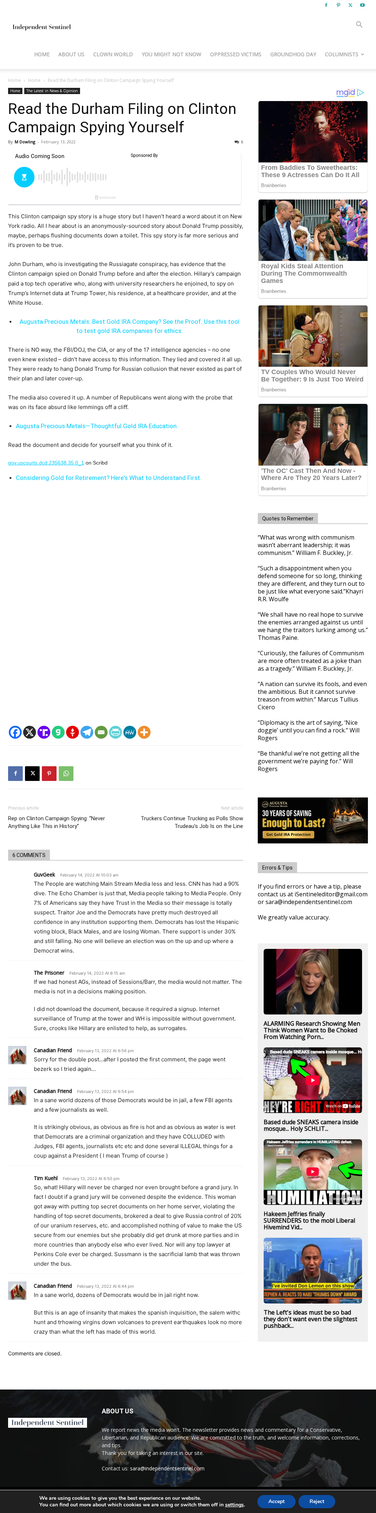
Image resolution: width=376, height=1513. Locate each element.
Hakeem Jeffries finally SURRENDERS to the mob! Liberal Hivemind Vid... (309, 1220)
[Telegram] (86, 732)
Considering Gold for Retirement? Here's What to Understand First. (109, 477)
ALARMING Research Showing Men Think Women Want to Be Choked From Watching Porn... (312, 1030)
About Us (71, 54)
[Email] (101, 732)
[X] (350, 5)
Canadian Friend (53, 1050)
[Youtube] (362, 5)
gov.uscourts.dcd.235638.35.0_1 (46, 463)
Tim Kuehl (46, 1178)
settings (234, 1505)
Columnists (341, 54)
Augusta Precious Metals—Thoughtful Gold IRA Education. (97, 426)
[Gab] (58, 732)
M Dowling (25, 141)
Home (42, 54)
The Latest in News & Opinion (52, 90)
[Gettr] (72, 732)
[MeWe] (129, 732)
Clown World (113, 54)
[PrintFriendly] (115, 732)
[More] (144, 732)
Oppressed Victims (235, 54)
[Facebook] (326, 5)
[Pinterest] (338, 5)
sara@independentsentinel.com (167, 1468)
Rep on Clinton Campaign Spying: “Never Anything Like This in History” (56, 822)
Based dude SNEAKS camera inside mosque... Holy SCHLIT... (311, 1125)
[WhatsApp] (66, 773)
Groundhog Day (293, 54)
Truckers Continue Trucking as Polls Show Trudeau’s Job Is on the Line (192, 822)
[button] (359, 25)
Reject (317, 1501)
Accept (276, 1501)
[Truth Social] (43, 732)
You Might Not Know (171, 54)
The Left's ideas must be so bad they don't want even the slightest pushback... (310, 1319)
